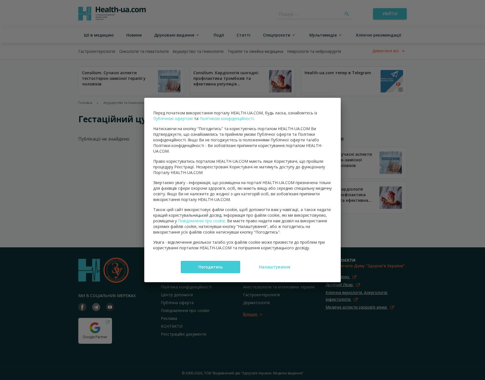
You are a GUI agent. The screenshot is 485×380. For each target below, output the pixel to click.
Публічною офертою (173, 118)
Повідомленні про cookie (201, 220)
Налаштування (274, 267)
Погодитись (210, 267)
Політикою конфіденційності (227, 118)
